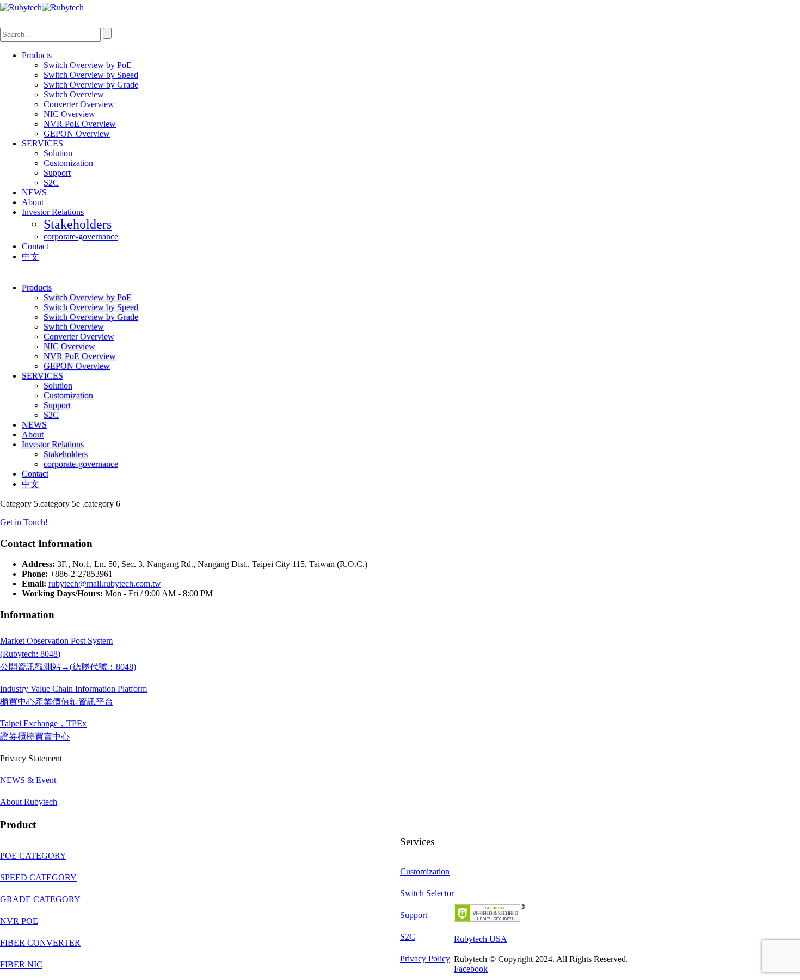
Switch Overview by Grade (91, 84)
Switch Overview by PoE (88, 65)
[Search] (107, 33)
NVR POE (19, 921)
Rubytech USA (480, 939)
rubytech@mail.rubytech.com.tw (104, 583)
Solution (58, 153)
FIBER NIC (21, 964)
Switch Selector (427, 893)
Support (57, 172)
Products (37, 55)
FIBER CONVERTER (40, 942)
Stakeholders (78, 224)
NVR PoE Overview (80, 123)
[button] (11, 22)
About (33, 202)
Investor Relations (53, 212)
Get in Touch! (24, 522)
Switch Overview (74, 94)
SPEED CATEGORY (38, 877)
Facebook (471, 968)
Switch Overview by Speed (91, 74)
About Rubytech (28, 801)
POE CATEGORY (33, 855)
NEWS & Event (28, 780)
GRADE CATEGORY (40, 899)
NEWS (34, 192)
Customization (68, 163)
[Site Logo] (42, 7)
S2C (51, 182)
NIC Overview (69, 114)
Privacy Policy (425, 958)
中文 (30, 256)
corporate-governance (81, 236)
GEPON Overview (77, 133)
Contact (35, 246)
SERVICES (42, 143)
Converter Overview (79, 104)
